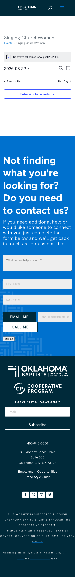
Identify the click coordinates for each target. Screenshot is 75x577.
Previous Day (14, 81)
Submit (9, 338)
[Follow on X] (33, 495)
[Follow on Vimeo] (49, 495)
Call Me (20, 327)
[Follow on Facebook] (25, 495)
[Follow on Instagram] (41, 495)
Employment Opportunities (37, 471)
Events (8, 43)
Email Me (19, 317)
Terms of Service (40, 558)
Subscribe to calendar (35, 94)
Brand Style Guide (37, 477)
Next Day (63, 81)
